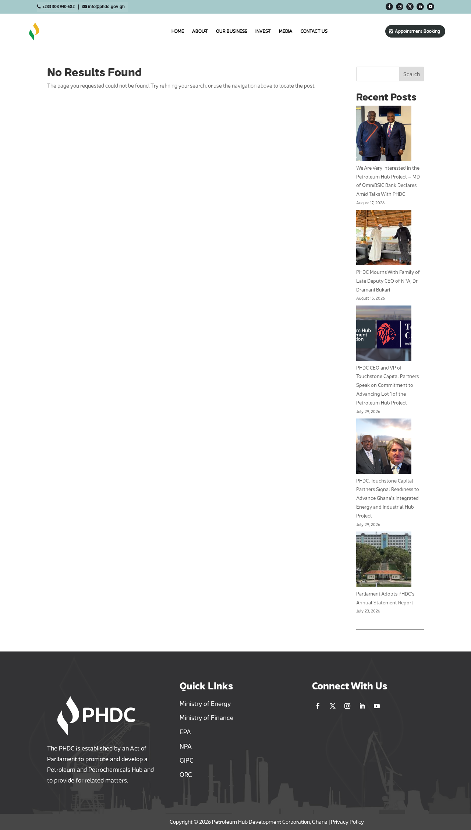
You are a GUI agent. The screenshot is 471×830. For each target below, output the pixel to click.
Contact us (314, 31)
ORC (186, 774)
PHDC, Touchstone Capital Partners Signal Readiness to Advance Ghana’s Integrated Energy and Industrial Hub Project (387, 498)
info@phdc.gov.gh (106, 6)
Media (286, 31)
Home (177, 31)
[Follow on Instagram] (399, 6)
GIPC (187, 760)
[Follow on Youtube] (430, 6)
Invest (263, 31)
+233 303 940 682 (58, 6)
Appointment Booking (417, 31)
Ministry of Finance (206, 717)
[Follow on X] (410, 6)
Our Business (231, 31)
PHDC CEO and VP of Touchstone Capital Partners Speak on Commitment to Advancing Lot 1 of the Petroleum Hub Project (387, 385)
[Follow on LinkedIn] (420, 6)
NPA (186, 746)
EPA (185, 732)
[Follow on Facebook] (389, 6)
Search (411, 74)
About (200, 31)
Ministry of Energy (205, 703)
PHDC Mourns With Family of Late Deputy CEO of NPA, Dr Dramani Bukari (388, 281)
